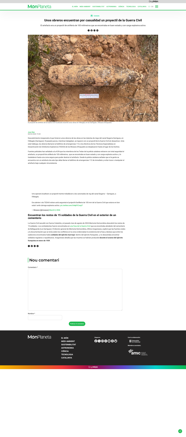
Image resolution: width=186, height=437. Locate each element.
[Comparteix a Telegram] (97, 31)
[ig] (102, 342)
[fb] (96, 342)
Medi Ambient (85, 6)
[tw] (99, 342)
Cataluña (96, 15)
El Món (75, 6)
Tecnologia (131, 6)
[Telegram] (106, 342)
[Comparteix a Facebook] (92, 31)
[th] (112, 342)
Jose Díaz (31, 132)
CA (152, 6)
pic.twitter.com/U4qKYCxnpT (71, 205)
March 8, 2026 (54, 210)
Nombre (31, 314)
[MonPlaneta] (25, 9)
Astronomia (111, 6)
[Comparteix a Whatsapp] (94, 31)
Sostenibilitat (98, 6)
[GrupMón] (153, 1)
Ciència (121, 6)
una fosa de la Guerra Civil (80, 226)
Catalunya (142, 6)
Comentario (33, 267)
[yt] (109, 342)
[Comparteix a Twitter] (89, 31)
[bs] (115, 342)
